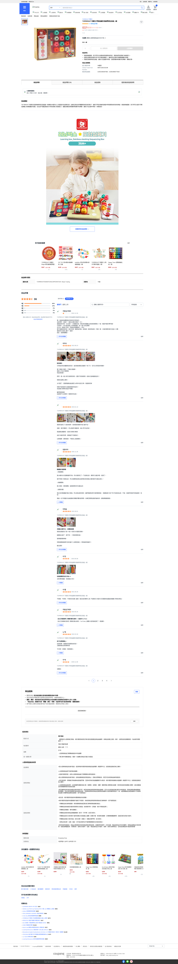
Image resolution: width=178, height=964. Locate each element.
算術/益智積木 (44, 16)
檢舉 (134, 721)
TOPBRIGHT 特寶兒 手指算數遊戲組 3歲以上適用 (35, 918)
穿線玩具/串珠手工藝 (54, 16)
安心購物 (78, 946)
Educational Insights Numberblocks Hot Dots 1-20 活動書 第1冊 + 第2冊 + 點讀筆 (43, 932)
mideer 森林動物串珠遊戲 (29, 911)
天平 (28, 897)
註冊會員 (145, 1)
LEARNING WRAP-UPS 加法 (30, 906)
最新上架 (65, 304)
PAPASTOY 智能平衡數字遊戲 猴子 (31, 920)
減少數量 (89, 47)
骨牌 (75, 889)
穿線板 (23, 897)
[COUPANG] (58, 954)
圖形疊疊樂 (40, 889)
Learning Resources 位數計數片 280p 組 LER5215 (35, 929)
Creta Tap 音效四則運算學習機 (30, 915)
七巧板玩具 (33, 889)
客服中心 (150, 1)
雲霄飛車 (47, 889)
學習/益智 (36, 16)
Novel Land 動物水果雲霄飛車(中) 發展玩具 (33, 927)
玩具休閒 (30, 16)
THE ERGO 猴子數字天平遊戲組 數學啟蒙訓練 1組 (35, 934)
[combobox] (136, 304)
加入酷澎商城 (108, 946)
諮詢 (136, 691)
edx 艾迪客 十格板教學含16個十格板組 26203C (34, 922)
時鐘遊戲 (65, 889)
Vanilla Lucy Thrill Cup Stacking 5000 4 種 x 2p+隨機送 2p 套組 (38, 909)
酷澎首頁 (23, 16)
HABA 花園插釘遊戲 (28, 925)
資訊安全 (85, 946)
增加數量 (89, 49)
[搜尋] (142, 8)
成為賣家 (155, 1)
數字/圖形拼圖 (24, 889)
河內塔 (70, 889)
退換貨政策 (48, 946)
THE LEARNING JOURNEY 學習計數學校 (33, 913)
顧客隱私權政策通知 (68, 946)
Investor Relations (25, 946)
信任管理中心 (57, 946)
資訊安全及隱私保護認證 (96, 946)
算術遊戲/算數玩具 (56, 889)
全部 (51, 7)
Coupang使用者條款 (37, 946)
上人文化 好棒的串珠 (28, 936)
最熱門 (59, 304)
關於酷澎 (15, 946)
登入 (141, 1)
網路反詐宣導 (117, 946)
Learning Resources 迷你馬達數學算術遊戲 (33, 939)
